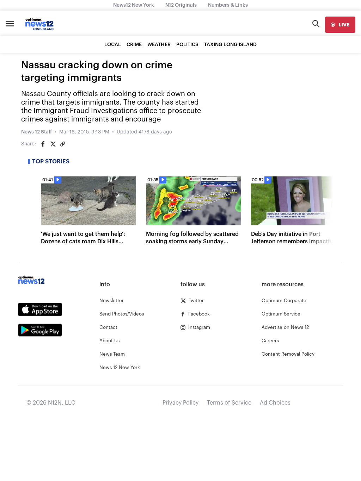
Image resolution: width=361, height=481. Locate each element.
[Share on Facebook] (43, 144)
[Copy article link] (63, 144)
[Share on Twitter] (53, 144)
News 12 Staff (36, 132)
